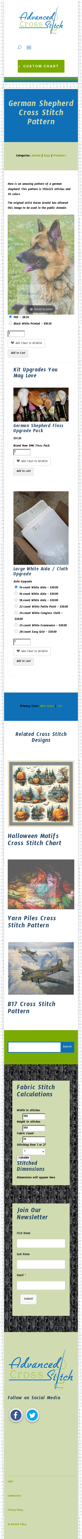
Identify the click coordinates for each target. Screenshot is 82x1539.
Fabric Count (25, 1134)
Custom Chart (41, 66)
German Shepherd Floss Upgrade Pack (38, 429)
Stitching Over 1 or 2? (31, 1145)
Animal (36, 156)
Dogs (47, 156)
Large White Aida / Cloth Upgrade (40, 572)
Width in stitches (28, 1111)
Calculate (24, 1158)
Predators (59, 156)
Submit (28, 1299)
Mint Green (47, 706)
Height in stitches (28, 1122)
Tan (59, 706)
